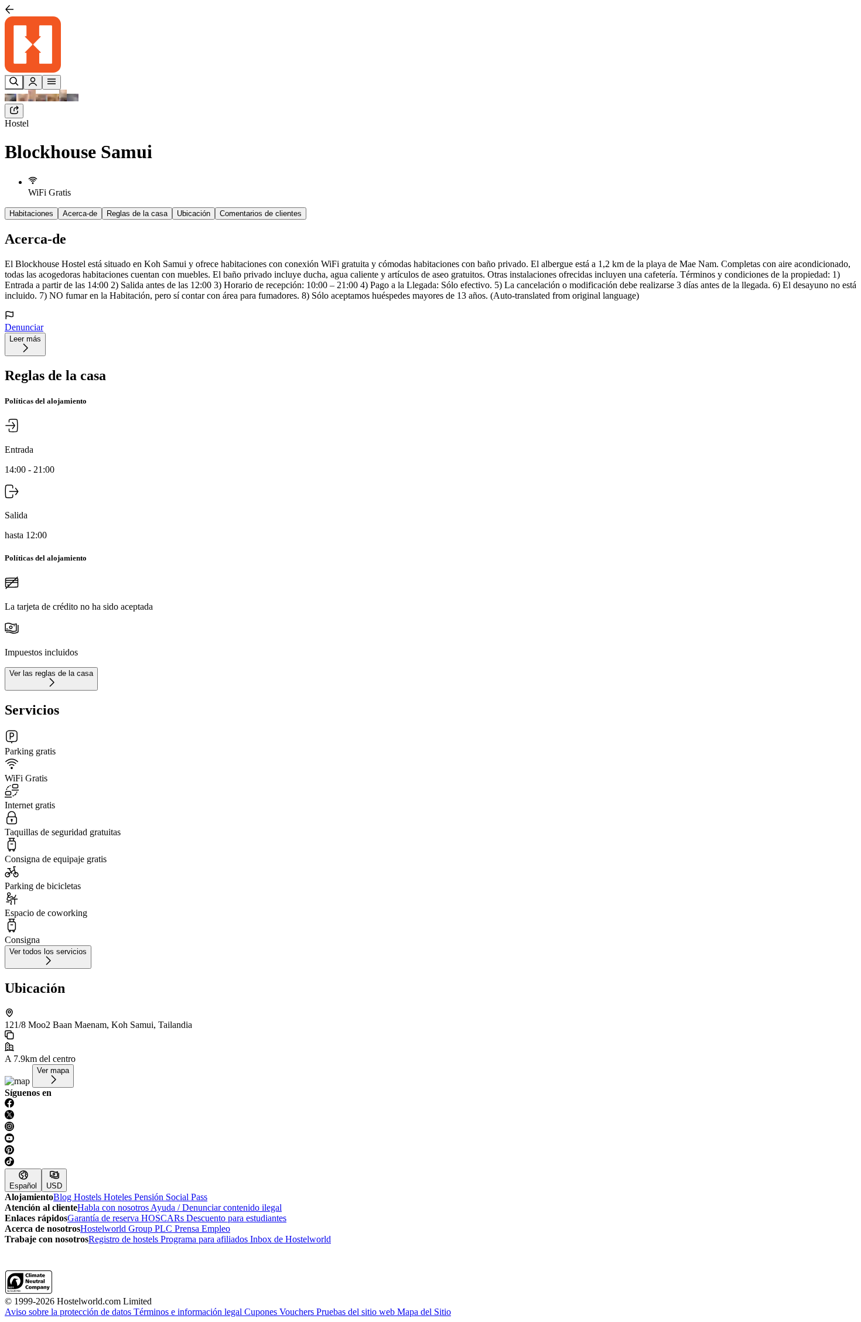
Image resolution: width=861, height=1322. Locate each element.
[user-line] (32, 82)
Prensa (188, 1229)
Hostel (17, 123)
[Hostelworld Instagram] (430, 1127)
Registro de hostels (124, 1239)
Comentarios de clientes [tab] (261, 213)
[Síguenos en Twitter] (430, 1116)
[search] (14, 82)
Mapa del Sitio (424, 1312)
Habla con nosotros (114, 1207)
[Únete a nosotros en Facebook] (430, 1104)
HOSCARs (163, 1218)
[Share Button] (14, 111)
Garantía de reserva (104, 1218)
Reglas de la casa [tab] (137, 213)
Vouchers (297, 1312)
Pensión (150, 1197)
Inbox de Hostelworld (290, 1239)
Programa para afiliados (205, 1239)
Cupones (261, 1312)
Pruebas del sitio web (356, 1312)
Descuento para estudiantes (236, 1218)
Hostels (89, 1197)
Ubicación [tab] (193, 213)
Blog (63, 1197)
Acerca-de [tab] (80, 213)
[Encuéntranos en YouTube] (430, 1139)
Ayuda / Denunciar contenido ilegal (216, 1207)
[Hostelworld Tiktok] (430, 1163)
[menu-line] (51, 82)
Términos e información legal (189, 1312)
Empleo (215, 1229)
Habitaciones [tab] (31, 213)
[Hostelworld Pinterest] (430, 1151)
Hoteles (119, 1197)
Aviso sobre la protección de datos (69, 1312)
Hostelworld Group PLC (127, 1229)
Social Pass (186, 1197)
